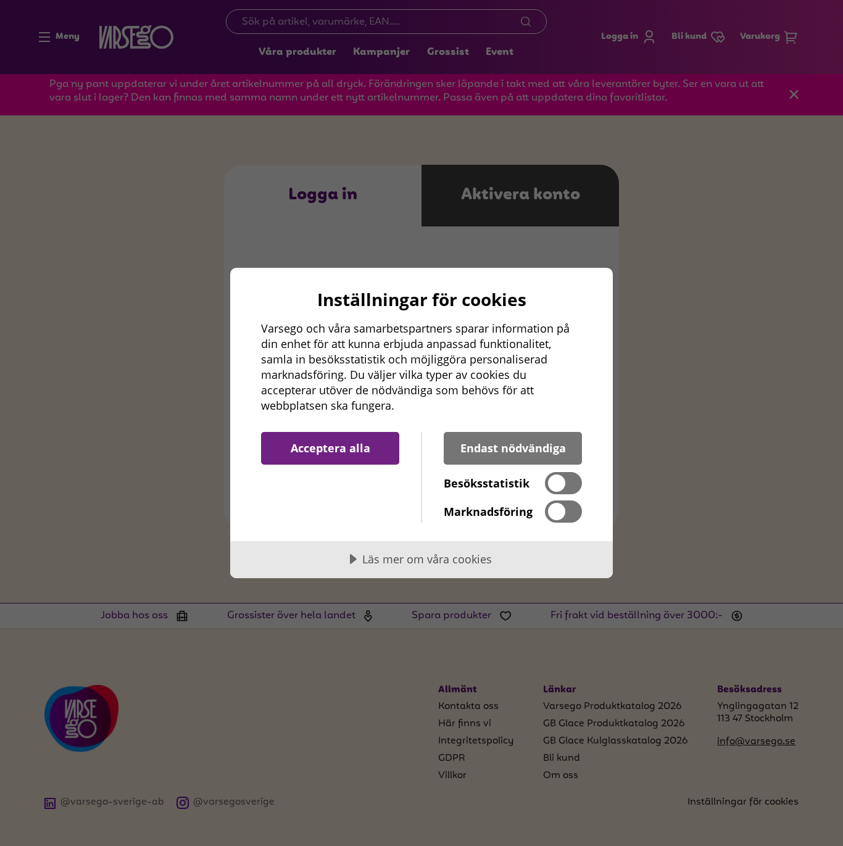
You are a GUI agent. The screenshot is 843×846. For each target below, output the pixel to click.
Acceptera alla (330, 448)
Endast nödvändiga (513, 448)
